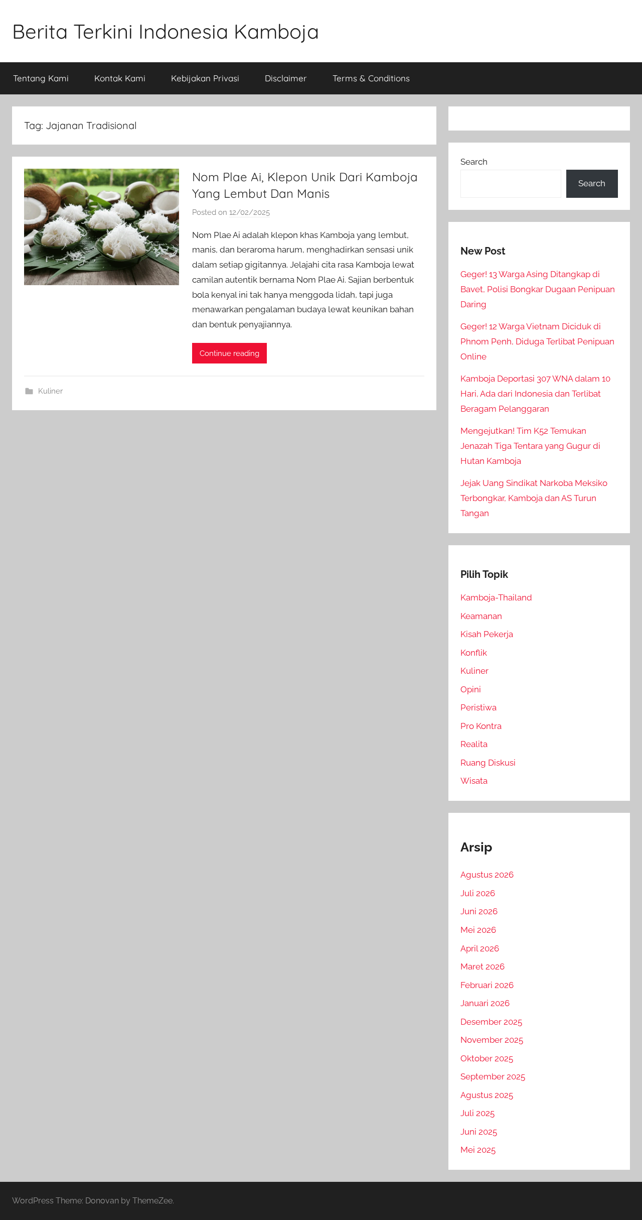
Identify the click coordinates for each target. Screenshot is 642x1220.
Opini (470, 689)
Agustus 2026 (487, 875)
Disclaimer (286, 78)
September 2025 (492, 1076)
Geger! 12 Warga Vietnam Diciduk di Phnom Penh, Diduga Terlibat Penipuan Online (537, 341)
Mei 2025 (478, 1150)
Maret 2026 (482, 966)
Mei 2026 (478, 930)
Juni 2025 (478, 1132)
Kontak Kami (119, 78)
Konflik (473, 653)
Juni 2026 (479, 911)
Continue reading (229, 353)
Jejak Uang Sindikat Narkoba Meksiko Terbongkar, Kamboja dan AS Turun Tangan (533, 498)
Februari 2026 (487, 985)
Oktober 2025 (486, 1058)
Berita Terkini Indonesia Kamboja (165, 31)
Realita (474, 744)
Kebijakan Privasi (205, 78)
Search (474, 162)
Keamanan (481, 616)
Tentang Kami (41, 78)
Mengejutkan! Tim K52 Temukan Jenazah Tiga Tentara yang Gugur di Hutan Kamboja (530, 446)
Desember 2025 (491, 1022)
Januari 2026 (485, 1003)
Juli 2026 (477, 893)
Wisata (474, 781)
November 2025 (491, 1040)
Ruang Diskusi (488, 763)
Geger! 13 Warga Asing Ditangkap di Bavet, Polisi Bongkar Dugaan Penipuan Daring (537, 289)
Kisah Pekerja (486, 634)
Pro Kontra (481, 726)
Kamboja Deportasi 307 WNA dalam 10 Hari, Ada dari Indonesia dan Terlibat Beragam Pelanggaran (535, 394)
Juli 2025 (477, 1113)
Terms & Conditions (371, 78)
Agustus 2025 (486, 1095)
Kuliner (50, 391)
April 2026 (479, 948)
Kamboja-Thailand (496, 597)
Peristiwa (478, 707)
